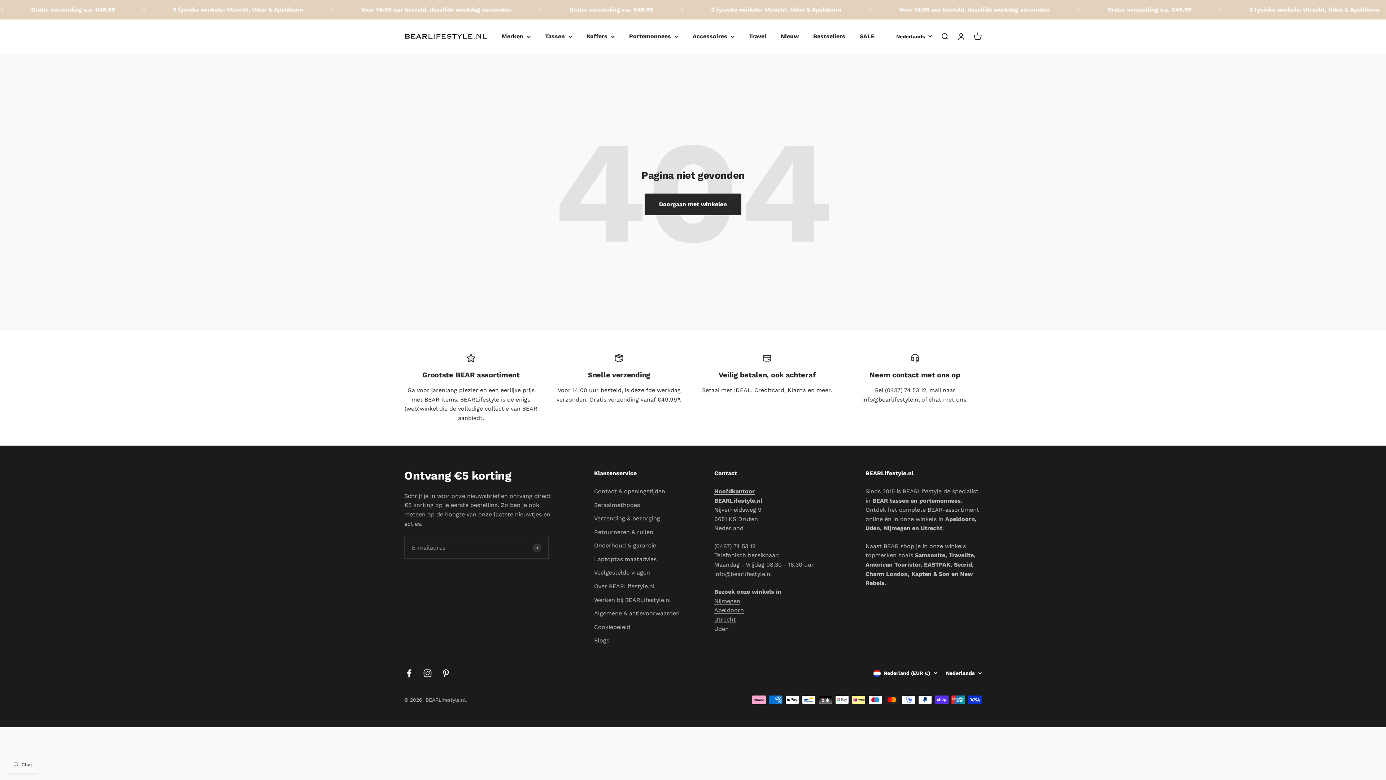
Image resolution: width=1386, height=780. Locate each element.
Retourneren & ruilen (623, 532)
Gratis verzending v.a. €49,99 (572, 9)
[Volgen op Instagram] (427, 673)
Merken (512, 36)
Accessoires (710, 36)
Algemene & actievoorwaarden (637, 613)
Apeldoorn (729, 610)
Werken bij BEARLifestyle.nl (632, 600)
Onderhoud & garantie (625, 545)
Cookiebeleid (612, 627)
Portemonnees (650, 36)
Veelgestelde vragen (622, 572)
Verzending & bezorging (627, 518)
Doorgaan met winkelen (693, 204)
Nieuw (790, 36)
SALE (867, 36)
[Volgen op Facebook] (409, 673)
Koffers (597, 36)
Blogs (601, 640)
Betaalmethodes (617, 505)
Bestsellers (829, 36)
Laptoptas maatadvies (625, 559)
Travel (757, 36)
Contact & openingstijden (629, 491)
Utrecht (725, 619)
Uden (721, 628)
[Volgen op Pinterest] (446, 673)
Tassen (555, 36)
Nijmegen (727, 601)
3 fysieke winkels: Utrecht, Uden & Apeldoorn (199, 9)
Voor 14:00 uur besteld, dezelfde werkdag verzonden (397, 9)
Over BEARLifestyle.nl (624, 586)
